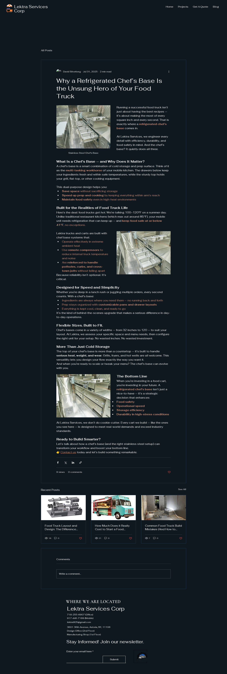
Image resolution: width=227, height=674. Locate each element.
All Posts (46, 50)
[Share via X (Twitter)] (65, 462)
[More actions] (169, 71)
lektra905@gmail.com (79, 622)
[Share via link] (80, 462)
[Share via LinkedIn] (72, 462)
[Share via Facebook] (57, 462)
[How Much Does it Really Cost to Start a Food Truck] (113, 507)
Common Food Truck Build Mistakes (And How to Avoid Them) (163, 527)
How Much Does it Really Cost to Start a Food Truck (112, 527)
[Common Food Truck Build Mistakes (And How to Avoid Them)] (163, 507)
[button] (183, 6)
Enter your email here (79, 651)
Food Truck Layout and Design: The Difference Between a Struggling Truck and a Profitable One (61, 527)
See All (182, 489)
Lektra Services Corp (31, 9)
